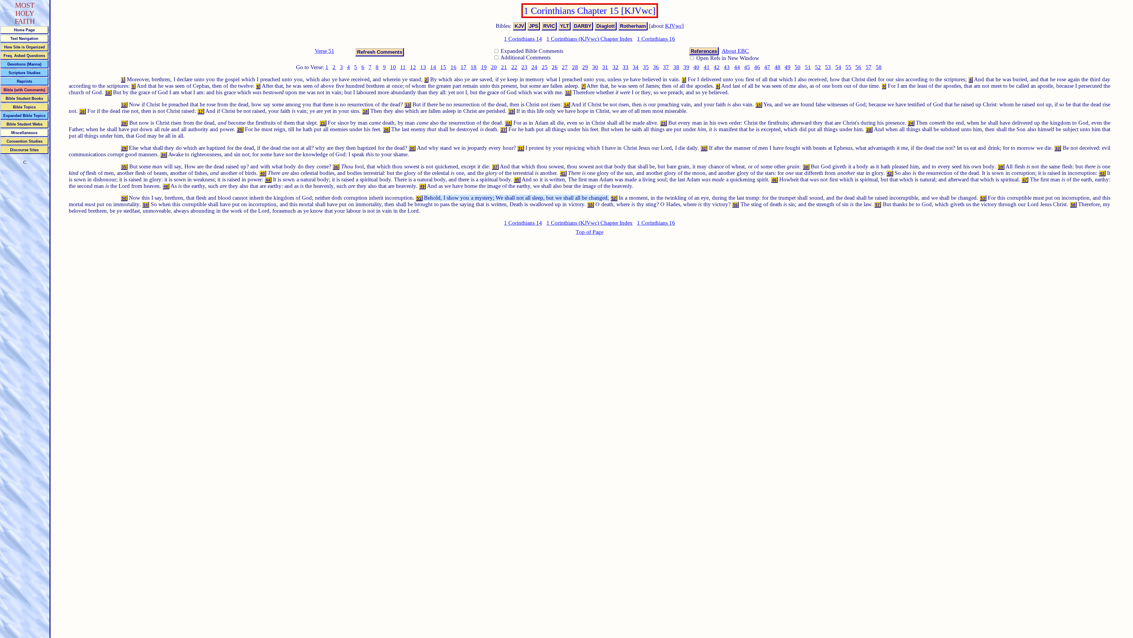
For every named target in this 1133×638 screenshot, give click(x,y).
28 (575, 67)
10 (393, 67)
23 (524, 67)
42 (717, 67)
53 (828, 67)
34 (635, 67)
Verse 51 (324, 51)
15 (443, 67)
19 (484, 67)
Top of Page (589, 232)
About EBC (735, 51)
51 (808, 67)
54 (838, 67)
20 (494, 67)
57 (869, 67)
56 (858, 67)
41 (707, 67)
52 (818, 67)
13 (423, 67)
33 (625, 67)
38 (676, 67)
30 (595, 67)
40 (696, 67)
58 (879, 67)
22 (514, 67)
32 (615, 67)
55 (848, 67)
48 (777, 67)
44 (737, 67)
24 (534, 67)
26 (555, 67)
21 (504, 67)
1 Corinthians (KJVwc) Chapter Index (589, 39)
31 (605, 67)
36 (656, 67)
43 (727, 67)
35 (646, 67)
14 (433, 67)
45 (747, 67)
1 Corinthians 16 (656, 39)
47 (767, 67)
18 (474, 67)
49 (787, 67)
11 (403, 67)
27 (565, 67)
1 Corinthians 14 (523, 39)
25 (545, 67)
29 (585, 67)
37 (666, 67)
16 (453, 67)
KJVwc (673, 26)
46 (757, 67)
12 (413, 67)
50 (797, 67)
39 (686, 67)
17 (463, 67)
